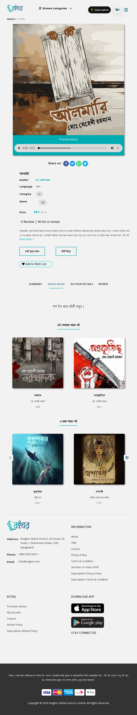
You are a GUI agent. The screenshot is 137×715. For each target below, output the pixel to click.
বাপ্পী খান (37, 497)
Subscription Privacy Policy (86, 573)
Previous (10, 458)
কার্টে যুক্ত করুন (32, 251)
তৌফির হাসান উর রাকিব (99, 497)
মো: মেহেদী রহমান (38, 401)
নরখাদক (37, 395)
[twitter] (85, 163)
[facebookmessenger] (72, 163)
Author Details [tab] (81, 284)
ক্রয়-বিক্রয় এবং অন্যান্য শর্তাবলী (85, 567)
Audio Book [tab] (56, 284)
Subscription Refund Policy (22, 631)
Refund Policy (15, 624)
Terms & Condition (82, 561)
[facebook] (66, 163)
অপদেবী (99, 491)
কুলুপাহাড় (38, 491)
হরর (42, 202)
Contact (11, 618)
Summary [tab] (35, 284)
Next (127, 458)
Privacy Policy (79, 555)
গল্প (39, 194)
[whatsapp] (79, 163)
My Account (14, 612)
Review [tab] (103, 284)
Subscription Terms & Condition (89, 579)
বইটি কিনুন (66, 251)
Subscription (101, 9)
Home (10, 19)
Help (73, 542)
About (74, 536)
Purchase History (17, 606)
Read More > (26, 239)
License (75, 549)
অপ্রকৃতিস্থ (99, 395)
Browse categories (55, 8)
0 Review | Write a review (40, 221)
